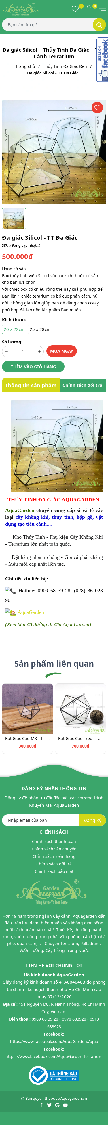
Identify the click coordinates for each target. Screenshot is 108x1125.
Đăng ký (92, 820)
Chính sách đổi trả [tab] (82, 385)
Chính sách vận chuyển (54, 849)
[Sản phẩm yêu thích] (75, 8)
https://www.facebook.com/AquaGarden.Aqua (54, 1041)
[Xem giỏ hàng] (88, 8)
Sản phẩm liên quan (54, 663)
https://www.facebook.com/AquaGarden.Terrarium (54, 1056)
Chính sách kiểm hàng (54, 856)
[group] (54, 152)
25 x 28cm (40, 329)
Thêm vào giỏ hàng (33, 366)
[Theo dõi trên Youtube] (65, 1104)
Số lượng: (12, 341)
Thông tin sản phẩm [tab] (31, 385)
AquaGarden (31, 612)
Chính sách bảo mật (54, 871)
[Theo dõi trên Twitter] (49, 1104)
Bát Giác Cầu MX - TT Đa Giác (27, 738)
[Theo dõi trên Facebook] (41, 1104)
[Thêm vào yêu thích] (97, 107)
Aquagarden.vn (73, 1098)
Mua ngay (61, 351)
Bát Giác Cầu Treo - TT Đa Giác (80, 738)
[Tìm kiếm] (99, 24)
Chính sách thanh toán (54, 841)
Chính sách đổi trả (54, 864)
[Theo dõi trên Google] (57, 1104)
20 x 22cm (14, 329)
